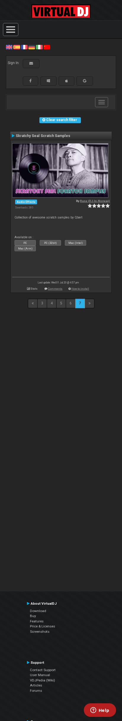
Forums (36, 691)
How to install (80, 288)
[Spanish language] (16, 47)
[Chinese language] (47, 47)
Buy (33, 616)
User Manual (40, 675)
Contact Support (43, 670)
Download (38, 611)
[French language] (24, 47)
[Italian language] (39, 47)
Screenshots (39, 631)
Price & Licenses (42, 626)
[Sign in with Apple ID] (66, 80)
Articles (36, 685)
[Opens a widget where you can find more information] (100, 710)
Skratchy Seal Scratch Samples (43, 136)
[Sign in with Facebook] (30, 80)
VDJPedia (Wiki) (42, 680)
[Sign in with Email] (31, 63)
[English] (9, 47)
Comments (55, 288)
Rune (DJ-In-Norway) (95, 201)
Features (37, 621)
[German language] (31, 47)
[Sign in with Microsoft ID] (48, 80)
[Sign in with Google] (84, 80)
